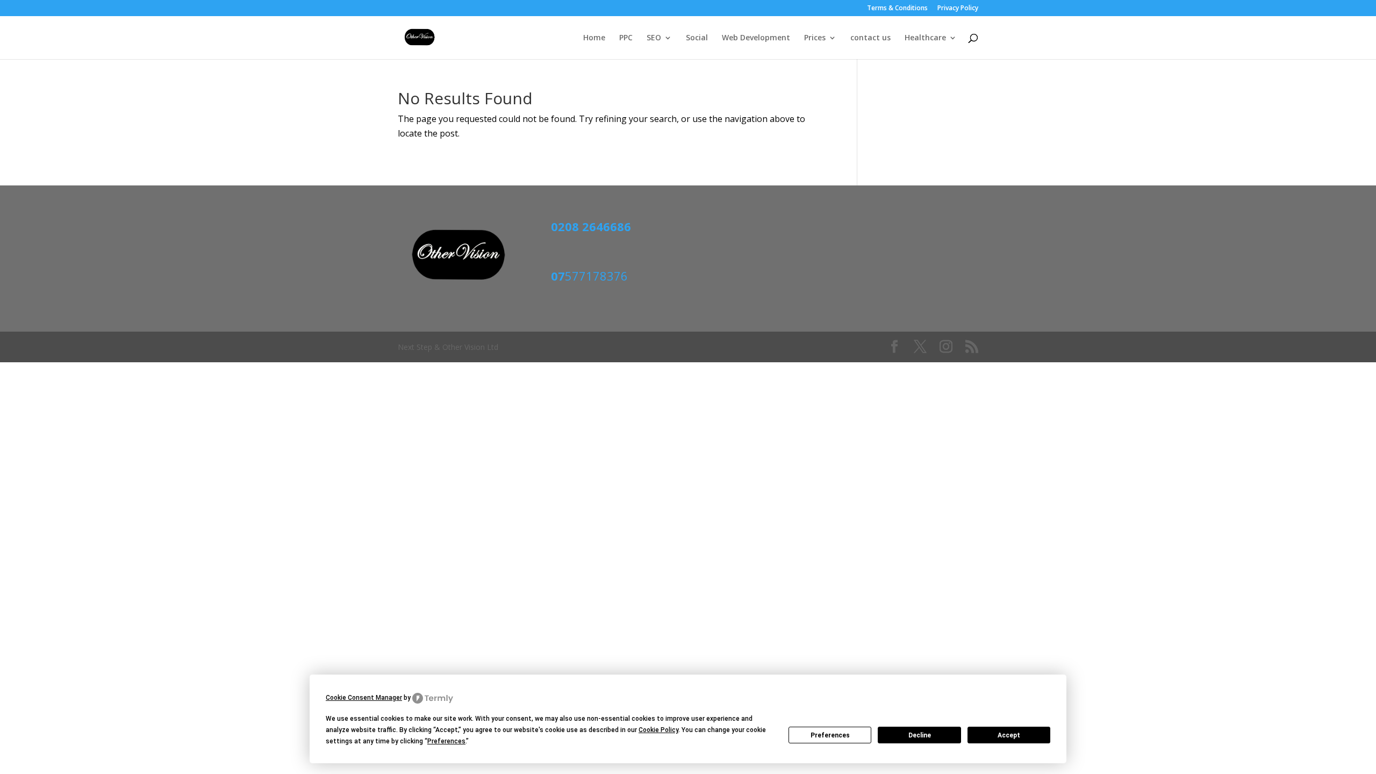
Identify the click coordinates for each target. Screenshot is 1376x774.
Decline (919, 735)
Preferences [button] (446, 741)
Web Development (756, 38)
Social (697, 38)
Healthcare (925, 38)
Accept (1009, 735)
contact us (870, 38)
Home (594, 38)
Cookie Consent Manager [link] (364, 697)
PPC (626, 38)
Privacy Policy (957, 8)
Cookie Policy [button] (658, 730)
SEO (654, 38)
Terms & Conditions (897, 8)
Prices (815, 38)
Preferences (830, 735)
